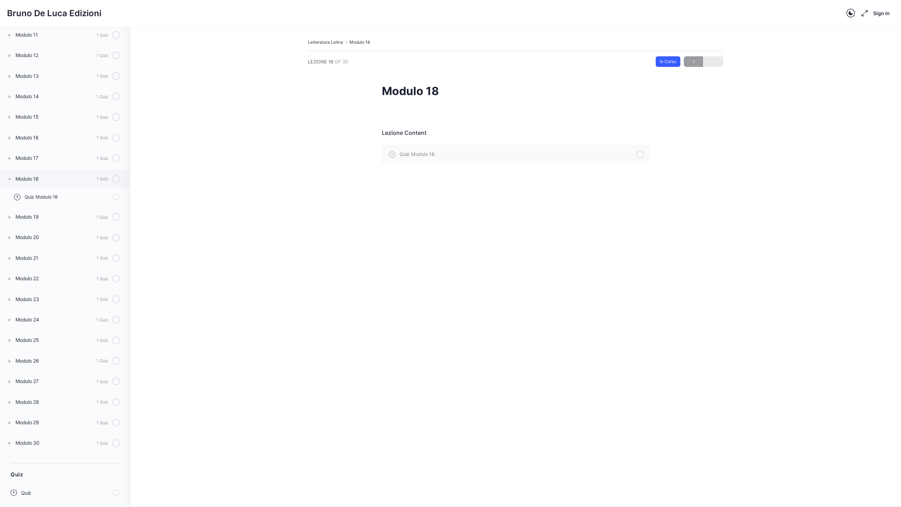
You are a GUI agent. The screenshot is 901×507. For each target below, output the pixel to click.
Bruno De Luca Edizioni (54, 13)
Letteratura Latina (325, 42)
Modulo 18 (359, 42)
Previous (693, 61)
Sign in (881, 13)
